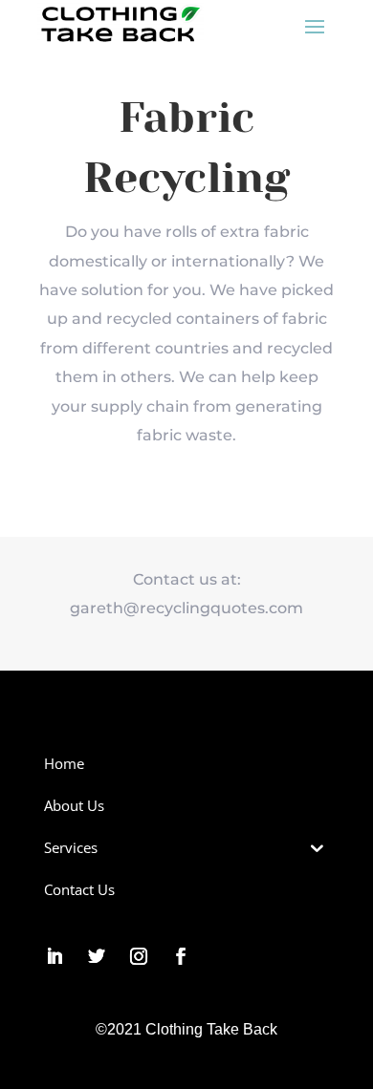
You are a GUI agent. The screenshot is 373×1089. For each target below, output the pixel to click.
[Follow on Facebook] (181, 956)
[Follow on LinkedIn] (54, 956)
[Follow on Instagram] (138, 956)
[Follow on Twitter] (96, 956)
